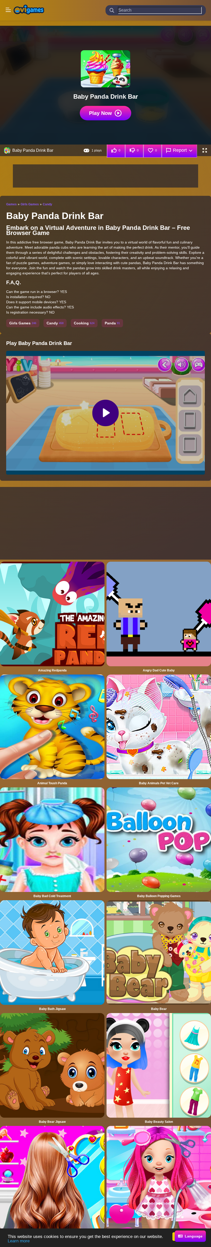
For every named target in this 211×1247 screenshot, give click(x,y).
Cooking (84, 323)
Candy (47, 204)
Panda (112, 323)
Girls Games (30, 204)
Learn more (19, 1240)
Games (11, 204)
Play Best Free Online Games (28, 10)
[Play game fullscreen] (204, 150)
